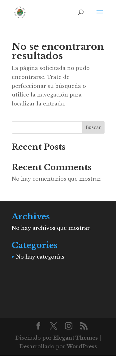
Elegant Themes (75, 338)
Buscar (93, 127)
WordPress (82, 346)
